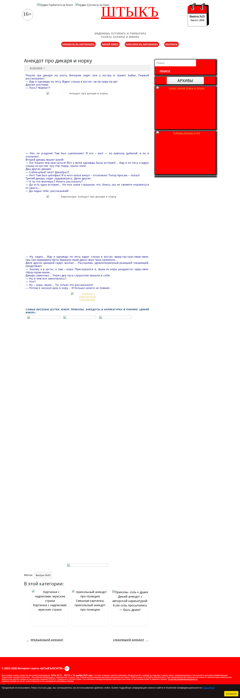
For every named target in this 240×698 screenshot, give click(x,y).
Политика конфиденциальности (183, 679)
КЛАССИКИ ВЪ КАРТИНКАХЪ (142, 44)
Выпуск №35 (197, 16)
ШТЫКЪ (130, 12)
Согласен (231, 693)
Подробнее (208, 687)
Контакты (171, 44)
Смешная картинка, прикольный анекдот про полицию (90, 605)
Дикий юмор (110, 44)
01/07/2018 (36, 68)
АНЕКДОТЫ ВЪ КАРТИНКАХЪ (78, 44)
